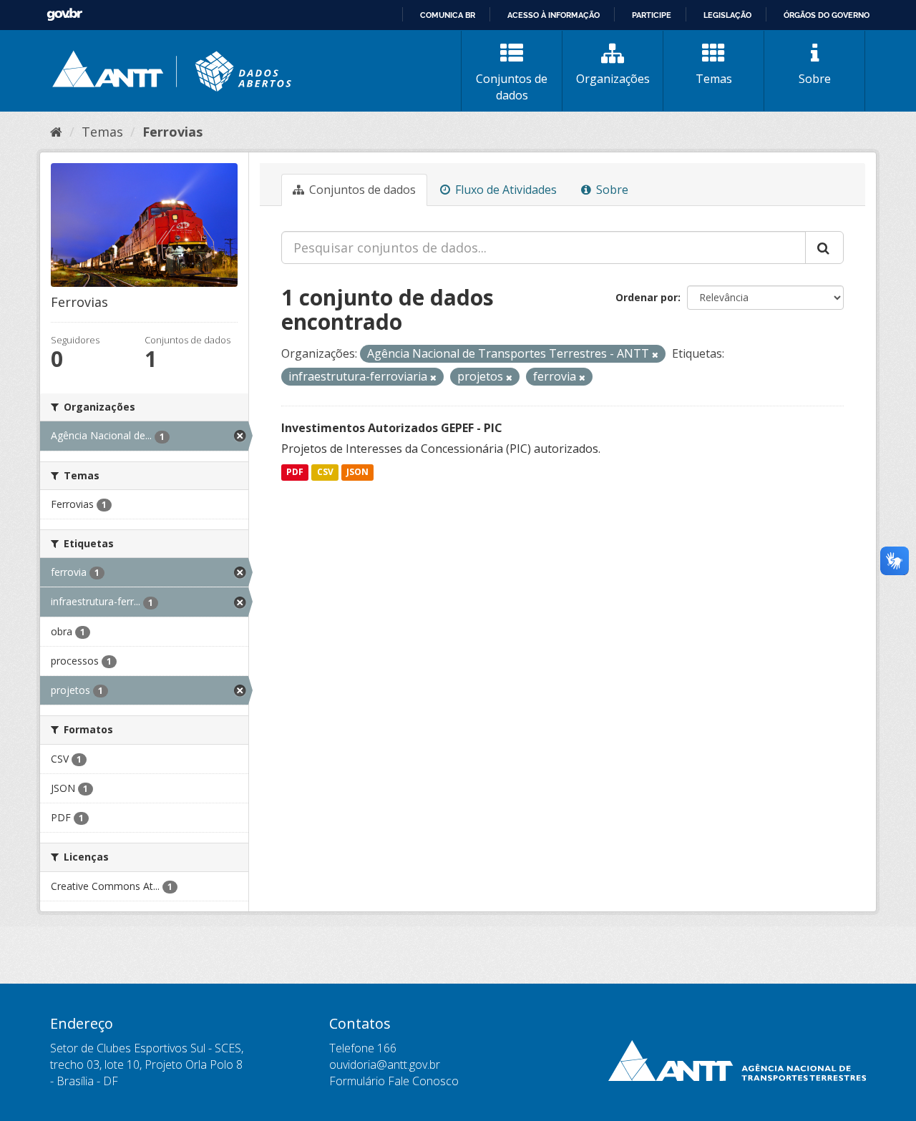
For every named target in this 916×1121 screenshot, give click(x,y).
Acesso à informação (553, 15)
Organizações (613, 79)
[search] (824, 247)
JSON (357, 472)
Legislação (727, 15)
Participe (651, 15)
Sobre (815, 79)
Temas (714, 79)
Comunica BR (447, 15)
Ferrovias (172, 131)
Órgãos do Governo (826, 15)
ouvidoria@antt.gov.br (384, 1064)
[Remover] (655, 354)
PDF (294, 472)
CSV (325, 472)
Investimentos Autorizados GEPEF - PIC (391, 428)
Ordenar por (646, 297)
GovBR (64, 14)
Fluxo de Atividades (504, 189)
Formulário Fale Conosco (394, 1081)
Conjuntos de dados (511, 87)
